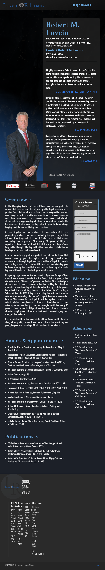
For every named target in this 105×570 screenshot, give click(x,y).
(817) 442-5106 (54, 54)
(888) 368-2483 (81, 5)
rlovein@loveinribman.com (61, 57)
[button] (36, 200)
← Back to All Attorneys (60, 175)
